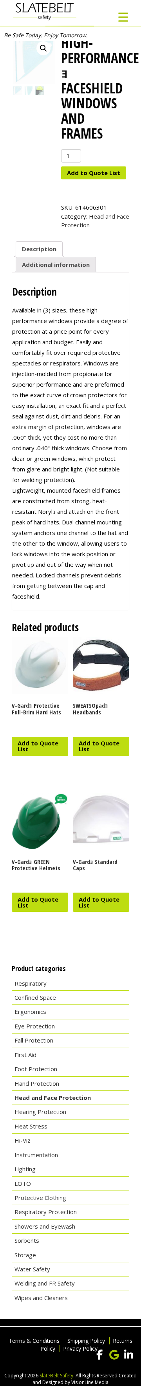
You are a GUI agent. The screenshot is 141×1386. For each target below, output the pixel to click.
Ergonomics (30, 1011)
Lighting (25, 1169)
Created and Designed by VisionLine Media (85, 1379)
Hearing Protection (40, 1112)
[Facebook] (99, 1355)
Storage (25, 1255)
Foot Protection (35, 1069)
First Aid (25, 1055)
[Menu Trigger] (123, 16)
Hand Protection (36, 1083)
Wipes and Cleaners (41, 1298)
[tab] (39, 249)
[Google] (114, 1355)
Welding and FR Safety (44, 1283)
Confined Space (35, 997)
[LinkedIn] (128, 1355)
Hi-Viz (22, 1140)
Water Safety (32, 1269)
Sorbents (26, 1240)
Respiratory (30, 983)
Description (39, 249)
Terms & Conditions (34, 1340)
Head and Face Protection (52, 1097)
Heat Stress (30, 1126)
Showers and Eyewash (44, 1226)
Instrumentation (36, 1155)
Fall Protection (33, 1040)
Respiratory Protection (45, 1212)
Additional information (56, 264)
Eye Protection (34, 1026)
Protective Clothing (40, 1198)
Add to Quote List (93, 173)
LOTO (22, 1183)
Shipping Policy (86, 1340)
